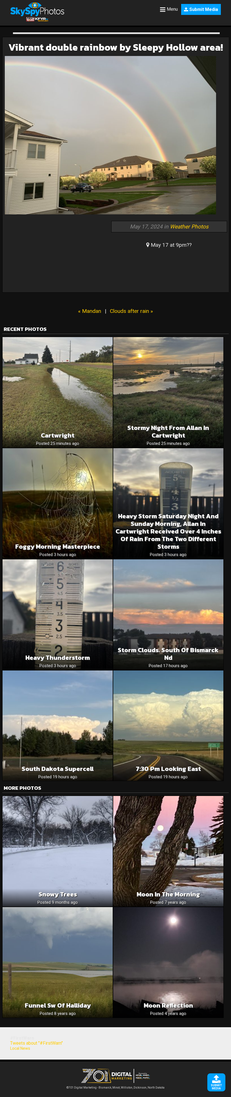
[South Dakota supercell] (57, 725)
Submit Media (203, 9)
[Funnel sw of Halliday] (57, 962)
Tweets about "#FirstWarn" (36, 1043)
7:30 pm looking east (168, 769)
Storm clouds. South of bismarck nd (168, 653)
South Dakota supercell (58, 769)
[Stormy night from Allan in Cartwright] (168, 392)
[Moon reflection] (168, 962)
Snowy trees (58, 894)
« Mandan (89, 311)
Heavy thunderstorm (57, 657)
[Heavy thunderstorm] (57, 614)
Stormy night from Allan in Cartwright (168, 431)
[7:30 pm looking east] (168, 725)
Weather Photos (189, 226)
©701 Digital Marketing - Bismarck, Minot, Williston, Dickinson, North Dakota (115, 1087)
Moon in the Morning (168, 894)
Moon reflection (168, 1005)
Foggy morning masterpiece (57, 546)
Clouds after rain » (131, 311)
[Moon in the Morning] (168, 851)
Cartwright (57, 435)
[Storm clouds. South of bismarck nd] (168, 614)
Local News (20, 1048)
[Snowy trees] (57, 851)
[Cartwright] (57, 392)
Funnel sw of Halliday (58, 1005)
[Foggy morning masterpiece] (57, 503)
